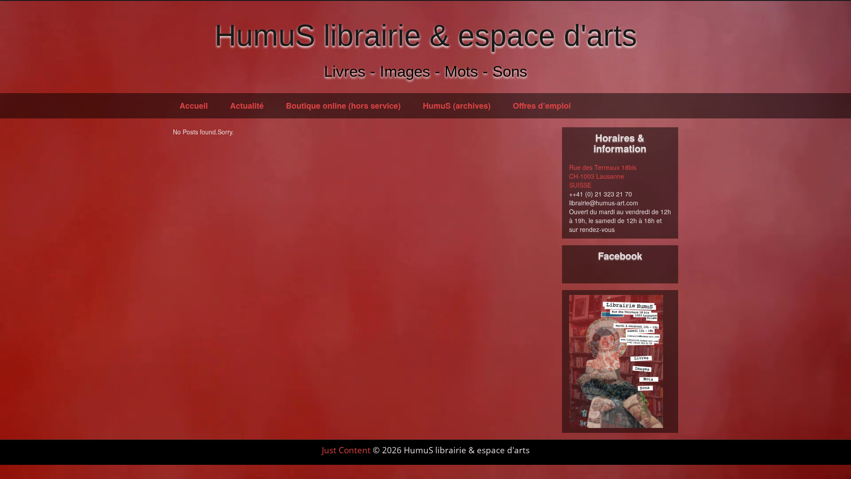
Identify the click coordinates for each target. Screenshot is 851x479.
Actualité (247, 105)
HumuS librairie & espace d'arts (426, 35)
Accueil (194, 105)
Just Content (346, 450)
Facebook (620, 255)
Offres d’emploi (542, 105)
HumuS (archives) (457, 105)
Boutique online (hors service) (343, 105)
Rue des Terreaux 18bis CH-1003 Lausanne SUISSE (602, 176)
